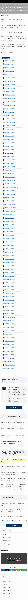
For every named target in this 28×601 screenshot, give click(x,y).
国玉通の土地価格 (9, 142)
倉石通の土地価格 (9, 146)
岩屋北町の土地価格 (10, 81)
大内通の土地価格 (9, 108)
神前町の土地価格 (9, 129)
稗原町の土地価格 (9, 293)
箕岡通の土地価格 (9, 330)
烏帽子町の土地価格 (10, 95)
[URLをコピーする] (25, 570)
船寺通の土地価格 (9, 313)
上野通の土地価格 (9, 91)
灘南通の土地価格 (9, 272)
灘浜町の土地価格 (9, 276)
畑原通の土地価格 (9, 283)
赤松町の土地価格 (9, 67)
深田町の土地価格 (9, 307)
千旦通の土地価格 (9, 221)
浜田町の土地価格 (9, 286)
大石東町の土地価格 (10, 101)
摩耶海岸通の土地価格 (10, 317)
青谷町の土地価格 (9, 60)
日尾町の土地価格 (9, 296)
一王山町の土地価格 (10, 78)
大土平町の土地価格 (10, 119)
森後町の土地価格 (9, 341)
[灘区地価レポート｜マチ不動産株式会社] (14, 1)
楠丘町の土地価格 (9, 139)
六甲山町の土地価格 (10, 361)
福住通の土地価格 (9, 310)
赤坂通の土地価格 (9, 64)
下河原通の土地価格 (10, 194)
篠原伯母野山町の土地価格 (11, 187)
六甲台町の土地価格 (10, 365)
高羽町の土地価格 (9, 235)
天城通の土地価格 (9, 71)
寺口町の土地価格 (9, 245)
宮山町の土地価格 (9, 337)
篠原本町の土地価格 (10, 183)
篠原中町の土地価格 (10, 180)
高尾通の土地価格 (9, 228)
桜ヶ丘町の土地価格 (10, 160)
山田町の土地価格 (9, 351)
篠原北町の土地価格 (10, 177)
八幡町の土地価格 (9, 348)
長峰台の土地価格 (9, 266)
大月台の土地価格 (9, 115)
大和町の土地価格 (9, 354)
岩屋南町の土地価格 (10, 88)
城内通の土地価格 (9, 201)
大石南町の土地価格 (10, 105)
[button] (3, 570)
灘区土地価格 (5, 10)
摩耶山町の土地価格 (10, 320)
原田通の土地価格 (9, 289)
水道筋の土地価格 (9, 218)
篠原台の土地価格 (9, 190)
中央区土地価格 (7, 530)
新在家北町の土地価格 (10, 207)
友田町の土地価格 (9, 252)
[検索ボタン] (26, 1)
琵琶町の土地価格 (9, 300)
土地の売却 (6, 534)
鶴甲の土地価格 (9, 242)
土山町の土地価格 (9, 238)
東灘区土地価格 (7, 537)
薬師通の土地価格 (9, 344)
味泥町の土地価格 (9, 327)
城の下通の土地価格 (10, 204)
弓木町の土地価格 (9, 358)
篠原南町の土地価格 (10, 173)
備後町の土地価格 (9, 303)
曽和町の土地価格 (9, 224)
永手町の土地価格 (9, 262)
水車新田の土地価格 (10, 214)
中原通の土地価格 (9, 259)
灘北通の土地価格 (9, 269)
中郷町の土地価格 (9, 255)
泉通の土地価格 (9, 74)
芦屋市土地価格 (7, 544)
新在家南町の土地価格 (10, 211)
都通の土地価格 (9, 334)
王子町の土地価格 (9, 112)
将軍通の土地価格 (9, 197)
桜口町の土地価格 (9, 163)
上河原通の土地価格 (10, 122)
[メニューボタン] (1, 1)
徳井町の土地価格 (9, 248)
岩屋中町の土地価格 (10, 84)
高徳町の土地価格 (9, 149)
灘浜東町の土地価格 (10, 279)
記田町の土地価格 (9, 136)
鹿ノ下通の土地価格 (10, 166)
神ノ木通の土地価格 (10, 125)
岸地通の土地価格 (9, 132)
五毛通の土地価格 (9, 156)
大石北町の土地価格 (10, 98)
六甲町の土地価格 (9, 368)
